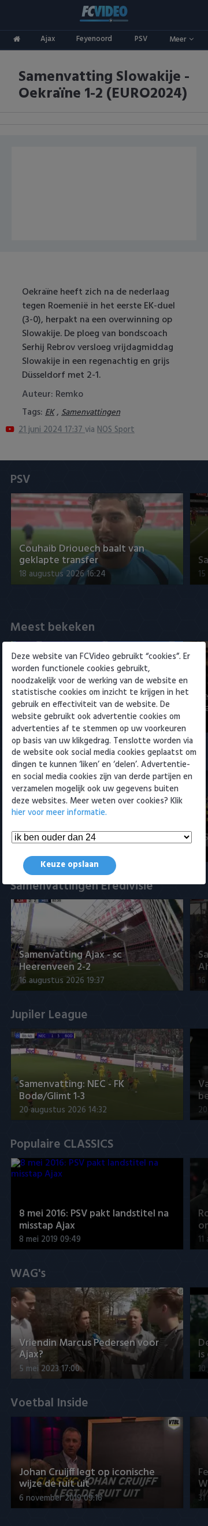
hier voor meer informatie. (59, 813)
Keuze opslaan (69, 865)
